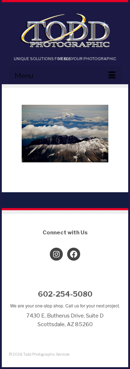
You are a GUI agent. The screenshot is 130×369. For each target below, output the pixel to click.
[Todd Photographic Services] (65, 31)
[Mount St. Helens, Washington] (65, 133)
